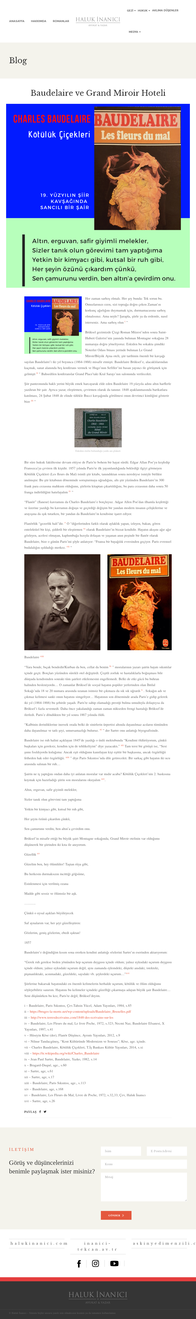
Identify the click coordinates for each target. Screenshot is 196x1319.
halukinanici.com (40, 1243)
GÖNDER (114, 1215)
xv (38, 853)
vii (68, 546)
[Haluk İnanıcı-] (98, 21)
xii (122, 745)
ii (37, 373)
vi (84, 528)
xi (101, 729)
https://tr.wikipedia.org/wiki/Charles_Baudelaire (66, 1053)
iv (70, 491)
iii (32, 400)
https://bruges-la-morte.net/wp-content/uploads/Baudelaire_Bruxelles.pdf (80, 1011)
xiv (103, 778)
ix (110, 666)
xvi (127, 973)
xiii (67, 757)
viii (42, 656)
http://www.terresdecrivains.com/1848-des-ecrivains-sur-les (72, 1017)
